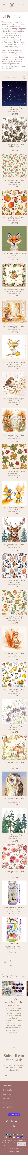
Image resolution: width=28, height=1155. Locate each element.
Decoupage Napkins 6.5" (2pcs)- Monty (14, 654)
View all (23, 976)
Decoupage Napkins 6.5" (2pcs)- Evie (14, 799)
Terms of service (9, 1145)
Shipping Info (8, 1090)
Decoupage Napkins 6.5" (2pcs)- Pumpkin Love (14, 763)
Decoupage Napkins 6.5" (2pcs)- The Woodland (14, 835)
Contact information (15, 1148)
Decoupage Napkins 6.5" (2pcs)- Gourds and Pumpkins (14, 617)
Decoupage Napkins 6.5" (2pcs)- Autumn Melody (14, 399)
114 (11, 965)
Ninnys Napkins (13, 1140)
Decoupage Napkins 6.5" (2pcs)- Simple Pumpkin (14, 181)
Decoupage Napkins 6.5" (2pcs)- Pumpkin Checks (14, 581)
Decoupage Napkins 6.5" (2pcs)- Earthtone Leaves (14, 472)
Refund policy (12, 1143)
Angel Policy (7, 1094)
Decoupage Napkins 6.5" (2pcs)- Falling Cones (14, 145)
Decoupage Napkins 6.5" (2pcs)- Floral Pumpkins (14, 218)
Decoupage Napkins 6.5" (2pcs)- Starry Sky (14, 109)
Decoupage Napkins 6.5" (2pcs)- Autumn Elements (14, 690)
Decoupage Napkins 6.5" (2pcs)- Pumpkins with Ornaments (14, 290)
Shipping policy (20, 1145)
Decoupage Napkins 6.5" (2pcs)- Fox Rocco (14, 254)
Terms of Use (8, 1107)
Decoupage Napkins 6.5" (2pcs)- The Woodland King (14, 545)
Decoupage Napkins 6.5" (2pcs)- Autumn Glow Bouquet (14, 363)
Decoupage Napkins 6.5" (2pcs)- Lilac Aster (14, 726)
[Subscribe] (22, 1075)
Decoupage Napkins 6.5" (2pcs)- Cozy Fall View (14, 327)
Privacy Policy (8, 1103)
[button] (4, 5)
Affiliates (6, 1098)
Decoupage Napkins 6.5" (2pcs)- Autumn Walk (14, 508)
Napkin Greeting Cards (13, 1001)
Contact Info (7, 1086)
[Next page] (17, 965)
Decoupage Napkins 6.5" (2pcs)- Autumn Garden (14, 436)
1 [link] (5, 961)
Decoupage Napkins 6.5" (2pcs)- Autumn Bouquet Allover (14, 872)
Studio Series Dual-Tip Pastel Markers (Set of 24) (14, 908)
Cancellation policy (15, 1151)
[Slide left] (10, 1047)
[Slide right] (18, 1047)
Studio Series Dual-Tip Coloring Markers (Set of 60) (14, 947)
